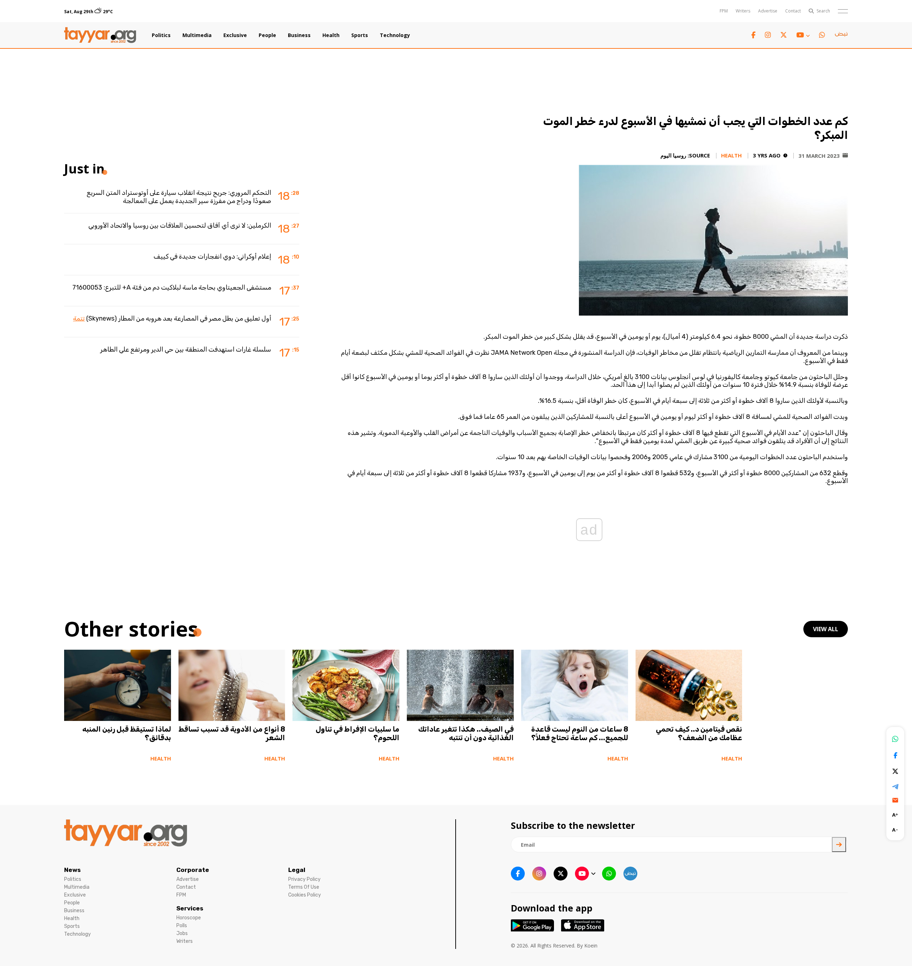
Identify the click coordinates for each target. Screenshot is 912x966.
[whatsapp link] (822, 35)
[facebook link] (753, 35)
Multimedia (197, 35)
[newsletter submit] (839, 844)
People (267, 35)
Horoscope (188, 918)
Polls (181, 926)
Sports (359, 35)
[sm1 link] (841, 35)
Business (299, 35)
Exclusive (235, 35)
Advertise (767, 11)
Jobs (182, 933)
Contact (793, 11)
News (72, 869)
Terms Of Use (303, 887)
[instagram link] (768, 35)
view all (825, 629)
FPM (724, 11)
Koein (590, 945)
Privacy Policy (304, 879)
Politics (161, 35)
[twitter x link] (783, 35)
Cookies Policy (304, 895)
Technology (395, 35)
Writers (743, 11)
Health (331, 35)
